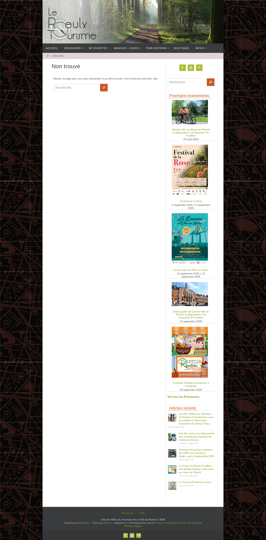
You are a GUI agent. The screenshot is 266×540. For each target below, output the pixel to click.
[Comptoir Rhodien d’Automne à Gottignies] (190, 376)
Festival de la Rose (191, 201)
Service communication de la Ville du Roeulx (178, 523)
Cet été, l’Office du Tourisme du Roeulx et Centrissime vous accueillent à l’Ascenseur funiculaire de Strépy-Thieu (196, 418)
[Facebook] (182, 67)
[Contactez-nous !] (199, 67)
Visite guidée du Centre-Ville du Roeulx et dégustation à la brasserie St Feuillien (191, 314)
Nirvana (108, 523)
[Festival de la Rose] (190, 195)
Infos (142, 513)
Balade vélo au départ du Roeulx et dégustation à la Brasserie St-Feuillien (191, 132)
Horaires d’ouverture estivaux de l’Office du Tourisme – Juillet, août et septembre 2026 (196, 453)
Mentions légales (133, 526)
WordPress (84, 523)
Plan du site (127, 513)
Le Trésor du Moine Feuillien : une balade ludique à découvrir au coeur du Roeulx (196, 469)
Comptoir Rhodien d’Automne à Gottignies (191, 384)
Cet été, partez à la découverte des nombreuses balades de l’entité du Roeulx (196, 436)
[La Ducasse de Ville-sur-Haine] (190, 263)
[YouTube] (191, 67)
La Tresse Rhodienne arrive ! (195, 482)
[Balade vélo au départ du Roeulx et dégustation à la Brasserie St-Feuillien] (190, 123)
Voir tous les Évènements (183, 396)
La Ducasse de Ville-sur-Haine (191, 269)
